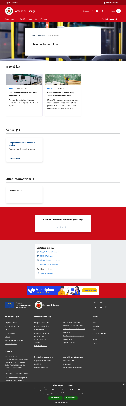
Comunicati (96, 326)
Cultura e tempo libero (41, 326)
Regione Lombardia (11, 2)
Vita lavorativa (39, 329)
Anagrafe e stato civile (41, 322)
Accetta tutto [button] (55, 398)
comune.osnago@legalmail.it (18, 377)
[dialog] (63, 394)
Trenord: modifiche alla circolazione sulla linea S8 (23, 94)
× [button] (124, 384)
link (82, 394)
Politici (7, 337)
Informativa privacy (69, 360)
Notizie (11, 89)
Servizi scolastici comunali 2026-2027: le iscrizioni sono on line (61, 94)
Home (33, 35)
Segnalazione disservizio (42, 360)
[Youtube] (96, 11)
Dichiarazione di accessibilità (72, 367)
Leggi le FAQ (38, 364)
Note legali (67, 364)
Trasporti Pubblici (16, 190)
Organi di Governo (11, 322)
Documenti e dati (11, 344)
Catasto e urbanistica (41, 339)
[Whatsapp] (101, 11)
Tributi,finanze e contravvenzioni (74, 329)
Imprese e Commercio (41, 333)
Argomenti (41, 35)
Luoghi (95, 339)
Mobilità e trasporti (40, 346)
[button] (63, 402)
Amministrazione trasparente (73, 357)
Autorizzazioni (68, 339)
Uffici (7, 329)
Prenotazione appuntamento (43, 357)
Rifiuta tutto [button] (71, 398)
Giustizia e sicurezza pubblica (73, 325)
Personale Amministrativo (14, 340)
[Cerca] (118, 11)
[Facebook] (91, 11)
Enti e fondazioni (10, 333)
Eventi (95, 343)
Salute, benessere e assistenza (73, 336)
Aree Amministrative (12, 326)
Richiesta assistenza (41, 367)
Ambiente (66, 332)
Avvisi (95, 329)
